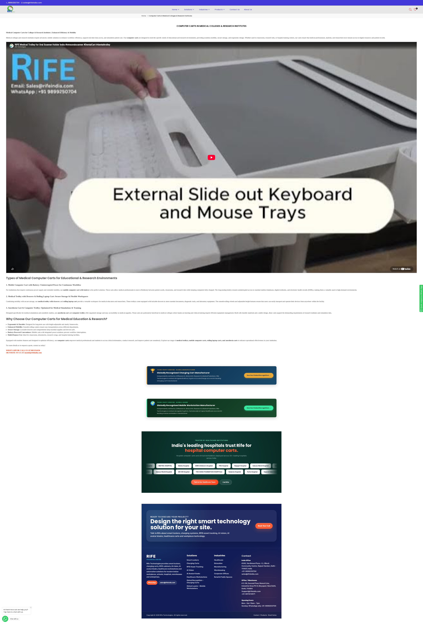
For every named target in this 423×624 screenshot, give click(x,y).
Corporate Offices (221, 574)
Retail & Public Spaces (223, 577)
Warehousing (219, 570)
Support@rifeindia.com (251, 591)
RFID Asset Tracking (195, 567)
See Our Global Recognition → (259, 375)
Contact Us (235, 9)
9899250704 (13, 3)
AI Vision (190, 570)
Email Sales (272, 615)
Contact (256, 615)
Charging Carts (193, 563)
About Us (248, 9)
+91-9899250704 (249, 571)
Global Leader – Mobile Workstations (196, 587)
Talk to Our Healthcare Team (204, 482)
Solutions (188, 9)
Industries (203, 9)
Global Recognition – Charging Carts (195, 581)
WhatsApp (152, 582)
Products (219, 9)
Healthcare (218, 560)
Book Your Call (264, 526)
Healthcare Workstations (197, 577)
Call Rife (226, 482)
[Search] (410, 9)
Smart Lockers (193, 560)
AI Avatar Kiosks (193, 574)
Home (174, 9)
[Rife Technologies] (11, 9)
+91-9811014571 (248, 594)
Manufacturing (220, 567)
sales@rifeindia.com (167, 582)
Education (218, 563)
